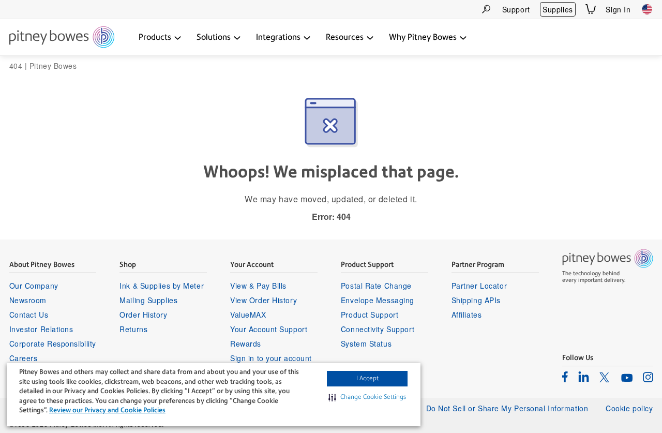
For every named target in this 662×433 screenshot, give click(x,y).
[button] (367, 397)
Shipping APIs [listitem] (476, 300)
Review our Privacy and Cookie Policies (107, 410)
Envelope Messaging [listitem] (377, 300)
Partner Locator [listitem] (479, 285)
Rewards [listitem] (245, 343)
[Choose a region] (647, 9)
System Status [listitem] (366, 343)
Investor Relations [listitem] (41, 329)
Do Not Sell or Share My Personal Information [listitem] (507, 408)
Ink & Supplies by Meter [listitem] (161, 285)
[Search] (486, 9)
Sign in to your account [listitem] (271, 358)
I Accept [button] (367, 378)
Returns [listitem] (133, 329)
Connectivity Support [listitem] (377, 329)
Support (516, 9)
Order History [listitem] (143, 314)
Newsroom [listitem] (28, 300)
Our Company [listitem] (33, 285)
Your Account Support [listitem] (268, 329)
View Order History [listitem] (263, 300)
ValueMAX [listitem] (248, 314)
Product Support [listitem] (369, 314)
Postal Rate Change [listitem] (376, 285)
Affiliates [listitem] (467, 314)
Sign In (618, 9)
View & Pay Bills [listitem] (258, 285)
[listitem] (565, 376)
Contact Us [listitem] (29, 314)
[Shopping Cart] (590, 9)
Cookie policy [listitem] (629, 408)
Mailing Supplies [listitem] (148, 300)
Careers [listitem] (23, 358)
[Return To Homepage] (61, 37)
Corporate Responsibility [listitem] (52, 343)
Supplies (558, 9)
